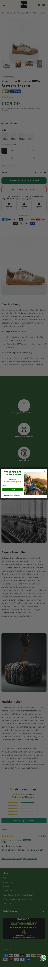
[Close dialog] (45, 471)
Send (12, 489)
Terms (18, 495)
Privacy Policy (13, 495)
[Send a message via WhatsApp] (43, 957)
